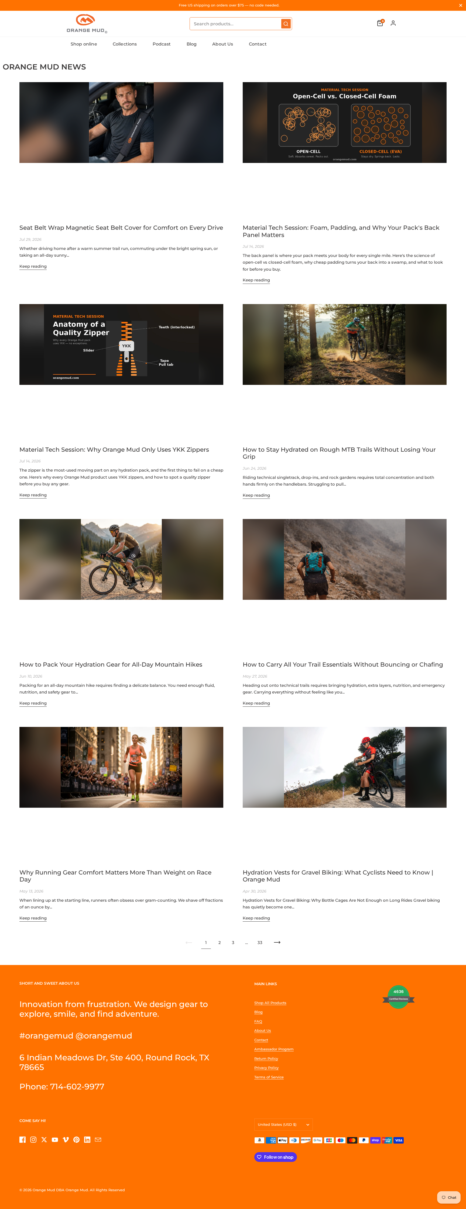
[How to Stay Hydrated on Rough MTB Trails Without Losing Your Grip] (345, 372)
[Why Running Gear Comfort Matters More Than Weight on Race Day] (121, 795)
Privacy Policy (266, 1067)
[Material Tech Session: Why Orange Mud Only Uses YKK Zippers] (121, 372)
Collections (125, 44)
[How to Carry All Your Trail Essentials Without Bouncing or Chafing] (345, 587)
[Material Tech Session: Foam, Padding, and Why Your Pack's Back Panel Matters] (345, 150)
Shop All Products (270, 1003)
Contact (258, 44)
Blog (192, 44)
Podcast (162, 44)
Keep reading (33, 266)
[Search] (286, 24)
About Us (222, 44)
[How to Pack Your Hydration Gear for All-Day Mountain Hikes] (121, 587)
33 (260, 942)
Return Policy (266, 1058)
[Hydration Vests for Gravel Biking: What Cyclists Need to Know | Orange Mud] (345, 795)
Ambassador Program (274, 1049)
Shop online (84, 44)
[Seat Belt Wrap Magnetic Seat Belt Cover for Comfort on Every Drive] (121, 150)
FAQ (258, 1021)
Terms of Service (269, 1077)
